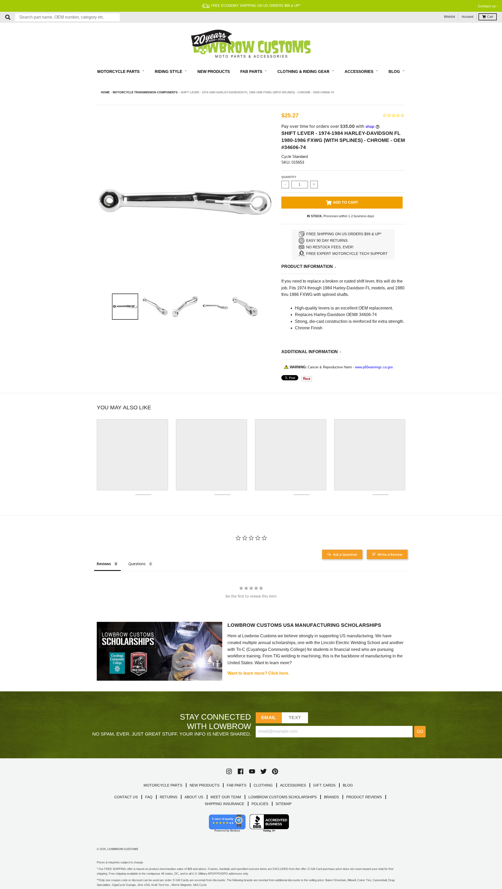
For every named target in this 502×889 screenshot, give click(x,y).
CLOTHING (263, 785)
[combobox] (67, 17)
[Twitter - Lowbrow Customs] (263, 771)
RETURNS (168, 797)
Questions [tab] (137, 563)
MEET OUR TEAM (225, 797)
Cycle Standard (294, 156)
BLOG (348, 785)
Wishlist (449, 17)
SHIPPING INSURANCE (224, 804)
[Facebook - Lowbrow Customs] (240, 771)
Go (420, 731)
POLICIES (260, 804)
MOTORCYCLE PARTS (163, 785)
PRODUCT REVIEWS (364, 797)
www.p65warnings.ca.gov (374, 367)
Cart (490, 17)
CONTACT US (126, 797)
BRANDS (331, 797)
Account (467, 17)
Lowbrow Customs (122, 849)
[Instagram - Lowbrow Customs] (229, 771)
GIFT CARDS (324, 785)
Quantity (288, 177)
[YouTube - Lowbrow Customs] (252, 771)
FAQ (148, 797)
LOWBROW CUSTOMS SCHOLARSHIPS (282, 797)
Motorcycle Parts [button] (119, 71)
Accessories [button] (359, 71)
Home (105, 92)
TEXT (295, 717)
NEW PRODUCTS (204, 785)
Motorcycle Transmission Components (145, 92)
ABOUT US (194, 797)
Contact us (487, 6)
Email (268, 717)
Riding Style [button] (169, 71)
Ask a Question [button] (345, 554)
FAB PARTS (236, 785)
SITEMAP (284, 804)
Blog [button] (395, 71)
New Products (213, 71)
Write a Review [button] (390, 554)
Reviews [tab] (104, 563)
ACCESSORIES (293, 785)
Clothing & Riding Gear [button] (303, 71)
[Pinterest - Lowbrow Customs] (275, 771)
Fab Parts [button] (251, 71)
